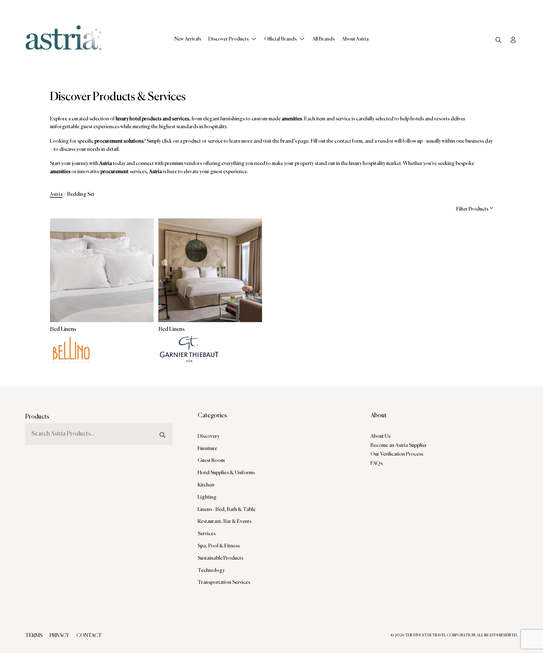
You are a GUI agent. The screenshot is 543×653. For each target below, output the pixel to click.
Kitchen (206, 485)
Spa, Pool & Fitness (219, 546)
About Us (380, 436)
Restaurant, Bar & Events (224, 521)
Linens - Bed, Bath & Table (226, 509)
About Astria (355, 39)
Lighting (207, 497)
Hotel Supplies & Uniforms (226, 472)
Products (37, 417)
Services (207, 533)
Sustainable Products (220, 558)
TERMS (33, 635)
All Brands (323, 39)
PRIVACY (59, 635)
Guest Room (211, 460)
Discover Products (228, 39)
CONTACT (89, 635)
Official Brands (280, 39)
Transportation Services (224, 582)
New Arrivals (187, 39)
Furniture (207, 448)
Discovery (208, 436)
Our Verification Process (396, 454)
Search (162, 421)
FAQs (376, 463)
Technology (211, 570)
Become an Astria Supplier (398, 445)
